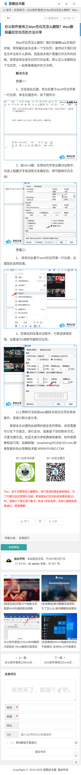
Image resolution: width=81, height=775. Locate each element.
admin (36, 563)
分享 (54, 521)
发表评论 (53, 18)
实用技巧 (19, 9)
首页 (8, 9)
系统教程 (13, 547)
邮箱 (12, 716)
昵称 (12, 707)
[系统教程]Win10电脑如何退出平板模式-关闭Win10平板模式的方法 (59, 646)
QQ (9, 734)
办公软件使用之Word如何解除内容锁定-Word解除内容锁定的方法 (21, 646)
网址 (9, 725)
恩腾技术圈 (17, 4)
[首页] (76, 742)
